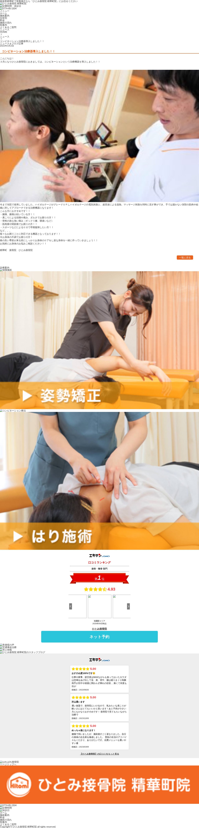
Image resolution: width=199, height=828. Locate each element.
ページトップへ (8, 764)
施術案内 (4, 815)
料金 (2, 817)
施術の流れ (6, 819)
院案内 (3, 822)
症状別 (3, 18)
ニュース (4, 36)
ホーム (3, 812)
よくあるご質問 (8, 824)
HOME (3, 32)
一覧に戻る (185, 257)
